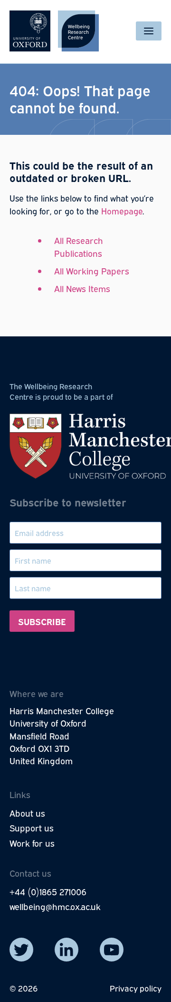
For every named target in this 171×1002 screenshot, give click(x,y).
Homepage (121, 210)
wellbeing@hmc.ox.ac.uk (55, 906)
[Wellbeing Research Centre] (54, 30)
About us (27, 813)
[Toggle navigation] (149, 30)
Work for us (32, 843)
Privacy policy (136, 987)
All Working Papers (91, 270)
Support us (32, 827)
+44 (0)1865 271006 (48, 891)
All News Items (82, 288)
